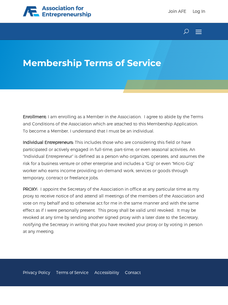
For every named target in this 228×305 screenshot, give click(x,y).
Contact (133, 272)
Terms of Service (72, 272)
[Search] (186, 31)
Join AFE (177, 11)
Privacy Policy (36, 272)
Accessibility (106, 272)
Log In (199, 11)
